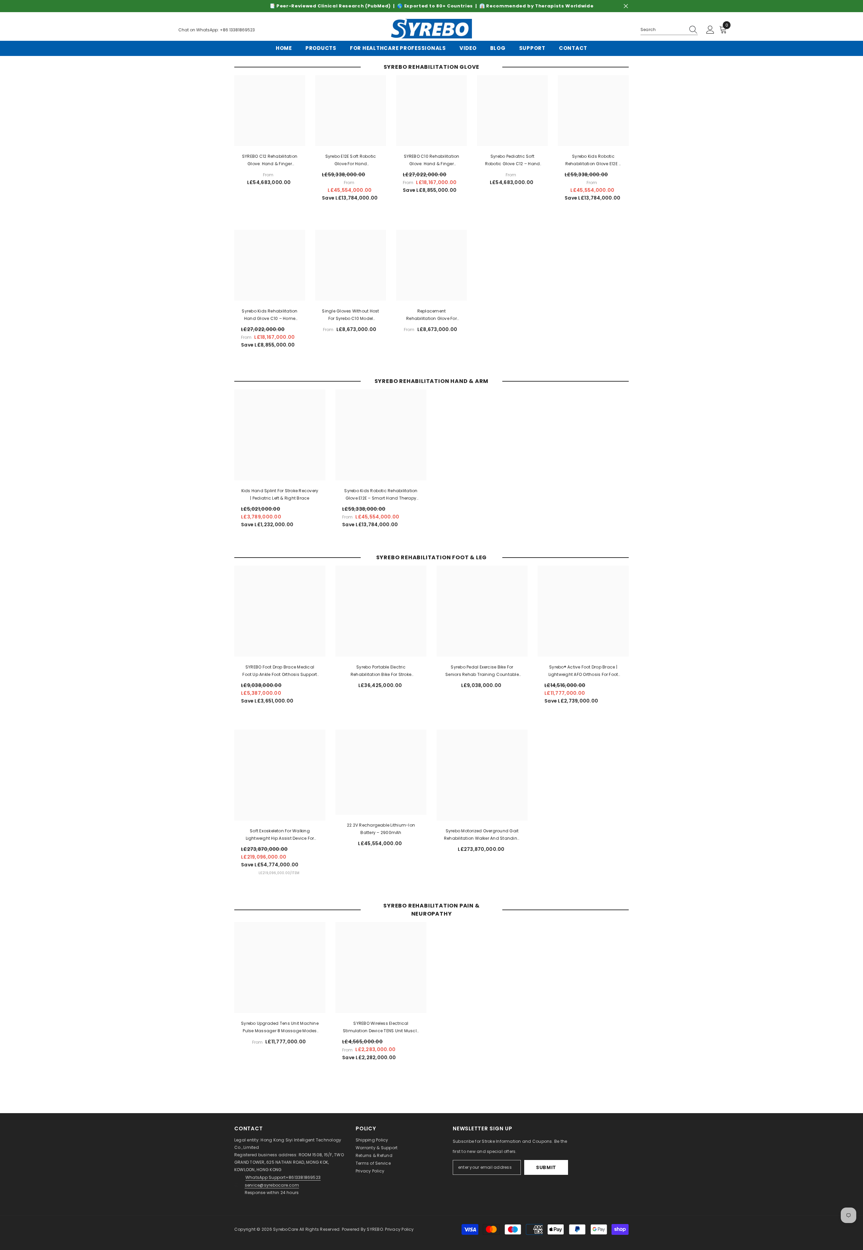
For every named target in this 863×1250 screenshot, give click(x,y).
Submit (546, 1167)
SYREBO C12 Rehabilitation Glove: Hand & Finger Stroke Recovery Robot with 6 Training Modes (269, 160)
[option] (431, 6)
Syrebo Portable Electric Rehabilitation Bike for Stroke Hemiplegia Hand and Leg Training (381, 671)
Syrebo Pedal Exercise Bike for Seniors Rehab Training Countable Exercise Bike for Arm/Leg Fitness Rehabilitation (482, 671)
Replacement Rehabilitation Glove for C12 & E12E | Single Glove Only (431, 315)
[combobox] (663, 30)
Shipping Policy (372, 1140)
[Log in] (710, 30)
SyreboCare (286, 1229)
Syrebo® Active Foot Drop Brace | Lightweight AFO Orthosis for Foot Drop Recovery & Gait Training (583, 671)
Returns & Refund (374, 1155)
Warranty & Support (376, 1148)
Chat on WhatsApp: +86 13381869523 (216, 30)
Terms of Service (373, 1163)
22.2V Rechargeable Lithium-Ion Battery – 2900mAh (381, 828)
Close (626, 6)
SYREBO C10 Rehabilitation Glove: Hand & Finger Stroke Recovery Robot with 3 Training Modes (431, 160)
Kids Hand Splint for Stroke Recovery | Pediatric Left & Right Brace (280, 494)
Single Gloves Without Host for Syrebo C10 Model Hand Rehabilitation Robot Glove (350, 315)
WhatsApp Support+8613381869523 (283, 1177)
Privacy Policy (370, 1171)
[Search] (669, 30)
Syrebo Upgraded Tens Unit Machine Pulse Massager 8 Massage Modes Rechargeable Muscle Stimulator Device (280, 1027)
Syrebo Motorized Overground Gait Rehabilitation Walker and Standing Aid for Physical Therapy (482, 835)
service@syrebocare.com (272, 1185)
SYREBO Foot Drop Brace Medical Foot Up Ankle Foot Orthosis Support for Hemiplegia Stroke (279, 671)
